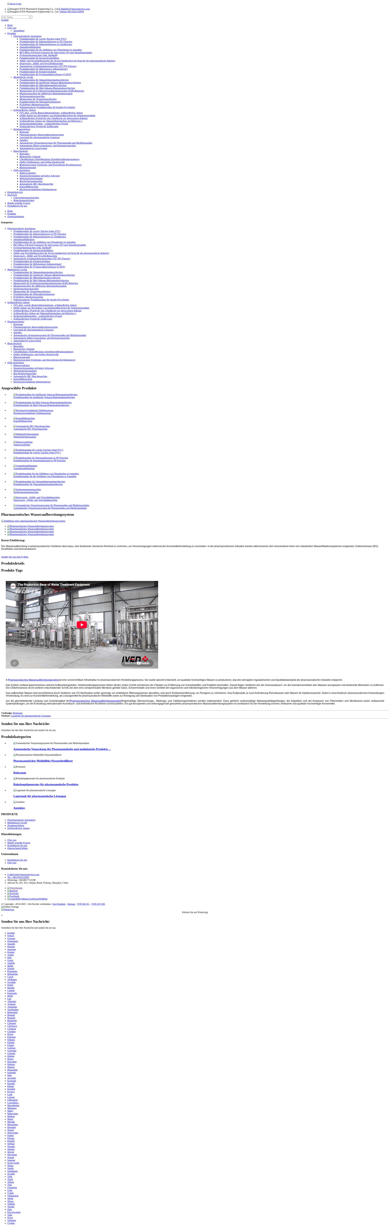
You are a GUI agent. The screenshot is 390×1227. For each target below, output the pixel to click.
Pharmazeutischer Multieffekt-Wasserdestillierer (43, 760)
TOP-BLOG (83, 904)
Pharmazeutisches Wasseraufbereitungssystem (33, 680)
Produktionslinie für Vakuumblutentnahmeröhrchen (38, 484)
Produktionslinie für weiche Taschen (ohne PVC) (37, 452)
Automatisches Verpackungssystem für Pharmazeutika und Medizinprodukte (50, 508)
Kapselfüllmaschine (22, 421)
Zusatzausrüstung (15, 216)
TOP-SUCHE (98, 904)
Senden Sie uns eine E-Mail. (14, 557)
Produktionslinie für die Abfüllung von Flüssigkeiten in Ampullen (44, 476)
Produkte (11, 213)
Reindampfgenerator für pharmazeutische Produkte (45, 784)
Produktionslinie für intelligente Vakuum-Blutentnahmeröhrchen (44, 397)
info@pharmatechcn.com (74, 9)
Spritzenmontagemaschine (26, 492)
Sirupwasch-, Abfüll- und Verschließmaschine (35, 500)
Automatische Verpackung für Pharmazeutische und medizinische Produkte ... (62, 749)
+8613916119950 (71, 11)
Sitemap (71, 904)
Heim (10, 211)
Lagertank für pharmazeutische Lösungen (31, 715)
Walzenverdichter (21, 444)
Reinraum (17, 713)
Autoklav (19, 808)
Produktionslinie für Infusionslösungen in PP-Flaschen (39, 460)
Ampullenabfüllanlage (24, 468)
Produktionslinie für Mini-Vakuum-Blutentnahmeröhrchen (41, 405)
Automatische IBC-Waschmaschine (30, 429)
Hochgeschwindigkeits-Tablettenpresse (32, 413)
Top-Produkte (58, 904)
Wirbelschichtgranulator (24, 437)
